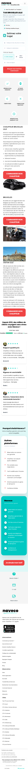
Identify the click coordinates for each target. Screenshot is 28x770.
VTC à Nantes (5, 732)
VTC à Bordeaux (6, 716)
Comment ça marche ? (8, 641)
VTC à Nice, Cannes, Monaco (9, 707)
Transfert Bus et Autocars (8, 682)
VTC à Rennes (5, 741)
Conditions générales (7, 650)
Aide (3, 672)
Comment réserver (7, 688)
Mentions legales (6, 656)
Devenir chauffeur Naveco (9, 647)
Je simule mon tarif (14, 563)
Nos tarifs (4, 678)
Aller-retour (21, 56)
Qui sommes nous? (7, 644)
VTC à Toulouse (6, 713)
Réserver (4, 691)
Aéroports (4, 694)
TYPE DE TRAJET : (8, 52)
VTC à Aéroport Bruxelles (8, 735)
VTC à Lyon (5, 704)
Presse (4, 662)
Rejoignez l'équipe (7, 659)
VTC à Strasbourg (6, 722)
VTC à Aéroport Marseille (8, 726)
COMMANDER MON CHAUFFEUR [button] (14, 175)
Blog (3, 665)
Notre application (6, 675)
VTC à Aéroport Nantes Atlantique (10, 729)
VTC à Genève (6, 710)
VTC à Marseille (6, 738)
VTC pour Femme (6, 744)
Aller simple (9, 56)
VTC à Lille (4, 719)
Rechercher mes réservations (9, 685)
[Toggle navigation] (25, 3)
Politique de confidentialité (9, 653)
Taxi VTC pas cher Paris (8, 701)
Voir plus (21, 357)
